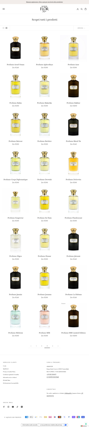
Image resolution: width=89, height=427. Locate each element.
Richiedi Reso (6, 380)
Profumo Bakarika (44, 103)
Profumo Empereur (15, 218)
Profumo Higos (15, 256)
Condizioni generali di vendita (11, 374)
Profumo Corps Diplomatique (16, 180)
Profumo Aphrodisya (44, 65)
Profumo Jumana (44, 295)
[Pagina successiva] (58, 346)
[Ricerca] (82, 9)
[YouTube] (13, 407)
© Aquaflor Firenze (12, 417)
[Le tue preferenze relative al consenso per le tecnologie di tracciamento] (86, 424)
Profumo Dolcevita (73, 180)
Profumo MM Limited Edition (73, 333)
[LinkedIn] (22, 407)
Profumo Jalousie (73, 256)
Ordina (81, 28)
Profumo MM (44, 333)
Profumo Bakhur (73, 103)
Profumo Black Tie (73, 141)
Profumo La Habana (73, 295)
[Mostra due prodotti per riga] (3, 28)
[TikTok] (17, 407)
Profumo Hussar (44, 256)
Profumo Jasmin (15, 295)
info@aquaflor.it (68, 393)
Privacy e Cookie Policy (9, 372)
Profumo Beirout (15, 141)
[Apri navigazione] (4, 9)
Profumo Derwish (44, 180)
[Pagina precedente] (31, 346)
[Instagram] (8, 407)
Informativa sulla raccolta (30, 425)
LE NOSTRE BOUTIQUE (53, 377)
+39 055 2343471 (51, 374)
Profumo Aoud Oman (15, 65)
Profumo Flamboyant (73, 218)
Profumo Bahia (15, 103)
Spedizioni (6, 369)
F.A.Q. (4, 366)
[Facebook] (4, 407)
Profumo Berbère (44, 141)
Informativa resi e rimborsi (10, 377)
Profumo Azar (73, 65)
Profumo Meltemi (15, 333)
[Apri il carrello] (85, 9)
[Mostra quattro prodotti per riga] (6, 28)
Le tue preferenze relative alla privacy (51, 425)
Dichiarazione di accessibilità (10, 383)
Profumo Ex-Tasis (44, 218)
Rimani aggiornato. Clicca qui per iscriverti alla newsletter (44, 2)
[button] (85, 426)
